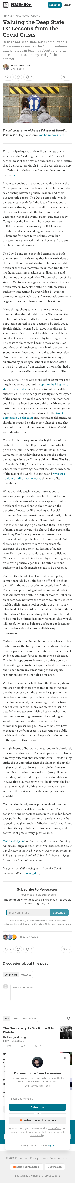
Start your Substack (28, 1166)
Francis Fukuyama (21, 65)
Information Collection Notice (44, 1131)
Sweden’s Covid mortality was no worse (34, 476)
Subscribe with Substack (40, 1120)
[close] (65, 1058)
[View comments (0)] (18, 77)
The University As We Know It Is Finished (28, 1030)
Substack (20, 1175)
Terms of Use (54, 1128)
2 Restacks (34, 937)
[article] (37, 1037)
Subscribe (54, 4)
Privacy (34, 1158)
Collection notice (59, 1158)
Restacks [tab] (26, 974)
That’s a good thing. (15, 1037)
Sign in (68, 4)
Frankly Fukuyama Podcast (22, 15)
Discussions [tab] (29, 1018)
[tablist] (18, 974)
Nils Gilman (18, 1041)
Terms (44, 1158)
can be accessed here (51, 135)
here (15, 175)
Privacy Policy (37, 1135)
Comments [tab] (11, 974)
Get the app (55, 1166)
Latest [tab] (16, 1018)
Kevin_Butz (32, 873)
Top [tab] (7, 1018)
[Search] (68, 1018)
